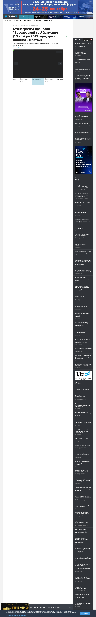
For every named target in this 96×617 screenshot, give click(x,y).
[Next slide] (60, 63)
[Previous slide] (16, 63)
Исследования (48, 20)
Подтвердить (84, 613)
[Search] (71, 21)
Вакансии (43, 607)
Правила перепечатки (54, 607)
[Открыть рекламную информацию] (90, 110)
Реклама (36, 607)
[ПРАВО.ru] (11, 16)
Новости (78, 39)
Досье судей (27, 20)
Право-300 (8, 20)
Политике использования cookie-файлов (16, 615)
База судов (37, 20)
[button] (13, 81)
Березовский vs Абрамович (20, 25)
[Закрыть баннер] (28, 604)
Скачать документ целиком (21, 47)
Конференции (17, 20)
